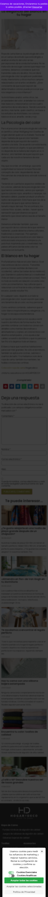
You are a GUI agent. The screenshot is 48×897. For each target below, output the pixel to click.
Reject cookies (42, 851)
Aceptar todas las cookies (24, 880)
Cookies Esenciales (26, 872)
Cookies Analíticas (27, 875)
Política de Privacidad (24, 892)
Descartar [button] (37, 7)
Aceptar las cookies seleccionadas (24, 886)
